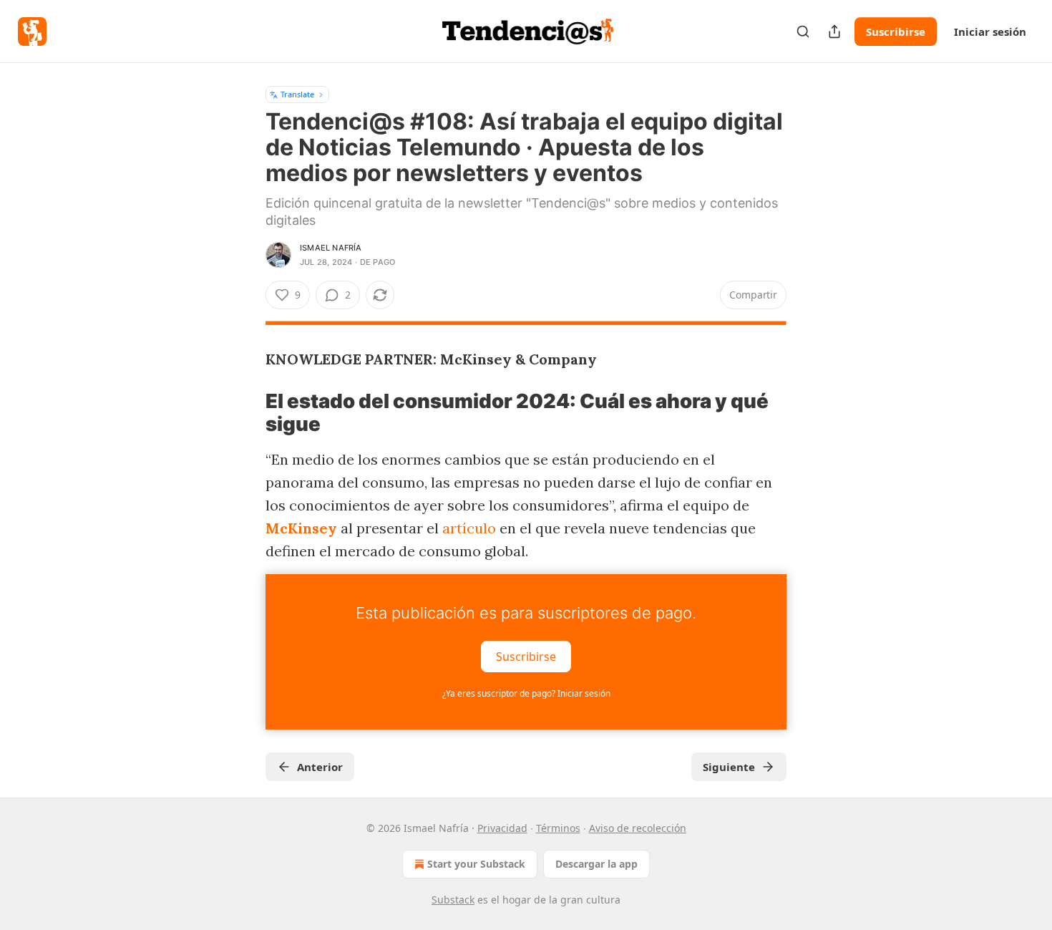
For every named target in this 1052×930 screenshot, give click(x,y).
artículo (469, 528)
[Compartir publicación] (834, 31)
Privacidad (502, 828)
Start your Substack (476, 864)
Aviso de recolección (637, 828)
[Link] (245, 413)
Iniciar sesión (990, 31)
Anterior (320, 767)
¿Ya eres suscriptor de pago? (526, 693)
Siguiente (729, 767)
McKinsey (301, 528)
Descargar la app (596, 864)
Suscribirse (895, 31)
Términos (558, 828)
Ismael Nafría (331, 248)
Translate (297, 94)
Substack (453, 899)
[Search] (803, 31)
